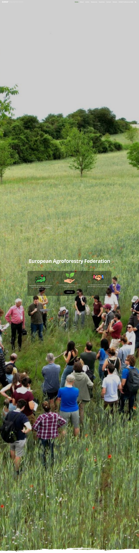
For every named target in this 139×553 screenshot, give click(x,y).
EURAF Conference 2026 (126, 2)
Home (76, 2)
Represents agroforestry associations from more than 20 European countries (40, 287)
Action (87, 2)
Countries (102, 2)
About (82, 2)
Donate (115, 2)
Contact (108, 2)
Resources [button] (94, 2)
